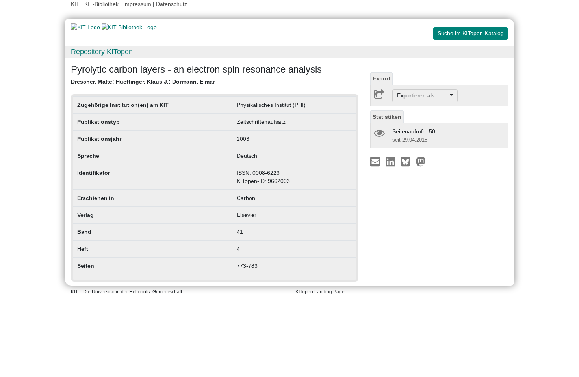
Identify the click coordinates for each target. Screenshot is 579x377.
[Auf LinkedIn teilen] (391, 161)
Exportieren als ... (423, 95)
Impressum (137, 4)
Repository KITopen (102, 52)
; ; (143, 81)
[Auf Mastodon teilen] (421, 161)
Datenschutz (171, 4)
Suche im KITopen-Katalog (471, 33)
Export (381, 78)
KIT (75, 4)
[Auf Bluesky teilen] (407, 161)
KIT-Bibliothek (102, 4)
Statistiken (387, 117)
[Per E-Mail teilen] (376, 161)
